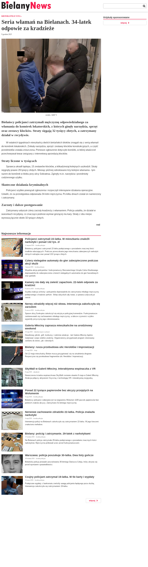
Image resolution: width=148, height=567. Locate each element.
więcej (92, 500)
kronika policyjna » (11, 16)
